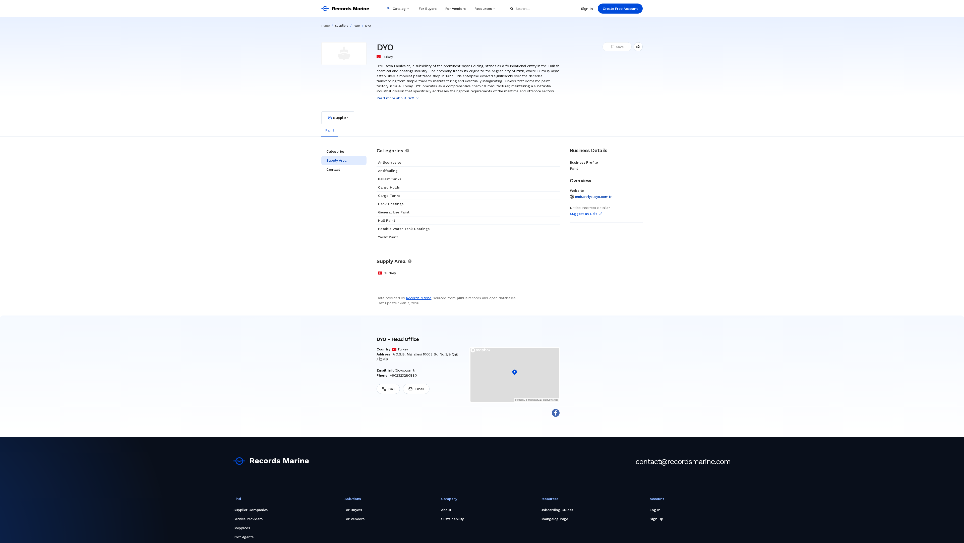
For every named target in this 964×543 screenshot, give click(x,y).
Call (391, 389)
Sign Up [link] (656, 519)
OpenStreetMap (534, 399)
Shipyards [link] (241, 528)
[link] (271, 461)
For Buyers (427, 9)
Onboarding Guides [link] (556, 510)
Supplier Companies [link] (250, 510)
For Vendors (455, 9)
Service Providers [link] (247, 519)
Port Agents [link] (243, 537)
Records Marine (418, 298)
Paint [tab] (329, 130)
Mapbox (520, 399)
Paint (356, 25)
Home (325, 25)
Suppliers (341, 25)
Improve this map (550, 399)
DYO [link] (368, 25)
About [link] (446, 510)
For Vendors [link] (354, 519)
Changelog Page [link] (554, 519)
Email (419, 389)
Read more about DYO (395, 98)
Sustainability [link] (452, 519)
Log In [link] (655, 510)
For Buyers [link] (353, 510)
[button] (515, 372)
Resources (483, 9)
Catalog (399, 9)
